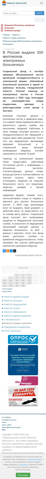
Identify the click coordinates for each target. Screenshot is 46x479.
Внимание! (9, 28)
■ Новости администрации (15, 296)
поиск (4, 422)
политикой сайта (35, 459)
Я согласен (23, 475)
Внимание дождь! (13, 30)
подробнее (23, 464)
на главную (6, 417)
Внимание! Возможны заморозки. (20, 25)
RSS (4, 429)
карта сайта (6, 424)
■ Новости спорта (11, 308)
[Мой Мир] (11, 250)
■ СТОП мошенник (11, 330)
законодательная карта (11, 427)
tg (42, 19)
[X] (14, 250)
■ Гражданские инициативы (16, 326)
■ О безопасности (11, 319)
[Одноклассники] (7, 250)
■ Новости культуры (12, 300)
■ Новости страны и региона (16, 323)
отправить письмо (9, 419)
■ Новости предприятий (14, 304)
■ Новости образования (14, 311)
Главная (6, 34)
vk (37, 19)
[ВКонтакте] (4, 250)
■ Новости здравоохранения (16, 315)
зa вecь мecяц (7, 291)
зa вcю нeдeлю (7, 289)
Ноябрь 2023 (23, 267)
